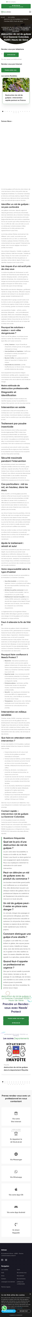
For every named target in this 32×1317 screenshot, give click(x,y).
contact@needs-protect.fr (8, 1255)
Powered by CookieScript (16, 1315)
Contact (3, 1278)
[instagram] (6, 1260)
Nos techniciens (21, 1278)
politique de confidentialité (21, 1282)
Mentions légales (5, 1287)
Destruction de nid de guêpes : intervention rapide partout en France (15, 97)
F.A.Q (2, 1272)
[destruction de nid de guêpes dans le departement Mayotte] (16, 1052)
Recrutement (20, 1275)
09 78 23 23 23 (11, 54)
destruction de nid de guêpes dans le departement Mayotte (16, 1069)
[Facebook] (2, 1260)
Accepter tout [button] (8, 1311)
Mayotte (6, 1065)
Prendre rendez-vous (10, 70)
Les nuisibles (11, 17)
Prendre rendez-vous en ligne (16, 1018)
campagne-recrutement (8, 1281)
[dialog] (16, 1304)
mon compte (12, 2)
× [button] (30, 1294)
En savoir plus (18, 1308)
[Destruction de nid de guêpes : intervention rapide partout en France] (16, 85)
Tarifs (18, 1269)
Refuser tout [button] (24, 1311)
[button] (2, 111)
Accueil (3, 17)
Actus (2, 1275)
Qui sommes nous (21, 1272)
